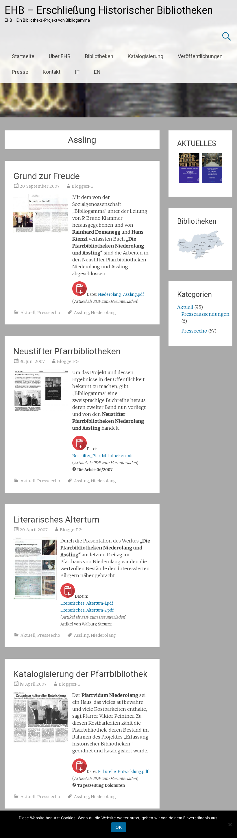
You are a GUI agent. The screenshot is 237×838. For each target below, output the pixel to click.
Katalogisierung (145, 56)
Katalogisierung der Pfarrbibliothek (80, 674)
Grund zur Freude (46, 176)
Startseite (23, 56)
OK (119, 827)
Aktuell (28, 312)
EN (97, 72)
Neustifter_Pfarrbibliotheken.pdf (102, 455)
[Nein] (230, 824)
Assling (81, 312)
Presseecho (48, 312)
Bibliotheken (99, 56)
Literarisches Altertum (56, 519)
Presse (20, 72)
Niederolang (103, 312)
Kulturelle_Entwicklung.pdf (123, 771)
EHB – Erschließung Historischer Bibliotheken (109, 10)
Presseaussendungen (205, 314)
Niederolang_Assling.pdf (121, 294)
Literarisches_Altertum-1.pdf (86, 603)
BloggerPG (82, 186)
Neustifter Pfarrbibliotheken (67, 351)
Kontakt (51, 72)
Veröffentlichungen (200, 56)
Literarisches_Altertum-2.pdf (87, 610)
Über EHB (60, 56)
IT (77, 72)
